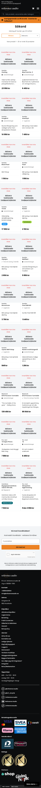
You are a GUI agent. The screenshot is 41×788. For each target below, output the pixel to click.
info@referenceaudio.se (10, 593)
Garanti (4, 626)
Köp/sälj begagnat (8, 644)
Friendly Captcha (31, 556)
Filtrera (10, 36)
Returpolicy (6, 629)
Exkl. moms (14, 786)
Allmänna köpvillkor (8, 612)
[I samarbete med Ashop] (8, 777)
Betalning (5, 618)
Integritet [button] (5, 664)
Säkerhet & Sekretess (9, 623)
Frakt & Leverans (7, 620)
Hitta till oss (6, 636)
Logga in (5, 647)
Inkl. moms (6, 786)
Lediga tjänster (7, 642)
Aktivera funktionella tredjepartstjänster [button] (8, 61)
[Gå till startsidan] (10, 8)
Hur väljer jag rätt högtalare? (12, 661)
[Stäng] (39, 20)
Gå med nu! (20, 547)
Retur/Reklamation (8, 666)
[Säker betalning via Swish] (33, 723)
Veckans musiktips (8, 653)
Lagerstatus (6, 615)
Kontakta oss (6, 639)
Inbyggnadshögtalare (9, 655)
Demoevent (6, 650)
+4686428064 (6, 591)
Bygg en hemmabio (8, 658)
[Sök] (3, 14)
